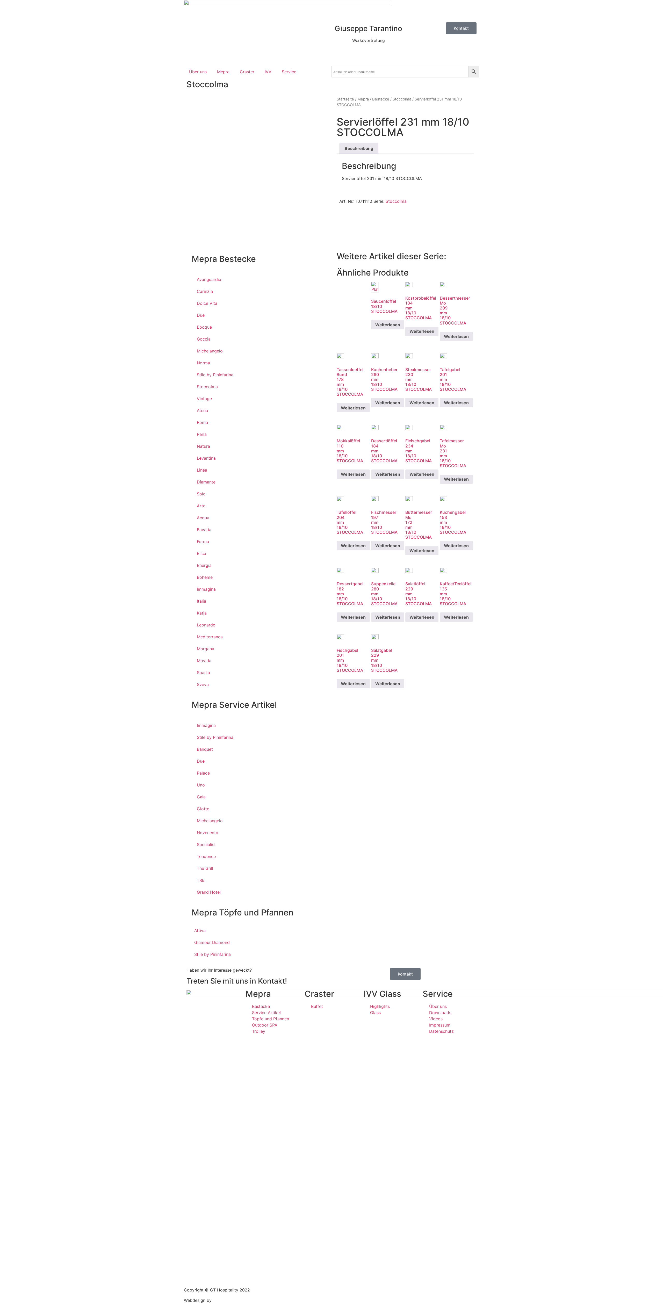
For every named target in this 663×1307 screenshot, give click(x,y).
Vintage (204, 398)
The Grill (205, 868)
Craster (247, 71)
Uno (201, 785)
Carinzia (205, 291)
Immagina (206, 589)
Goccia (204, 339)
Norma (203, 362)
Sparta (203, 672)
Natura (203, 446)
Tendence (206, 856)
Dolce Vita (207, 303)
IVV (268, 71)
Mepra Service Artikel (234, 705)
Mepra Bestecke (224, 259)
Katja (202, 613)
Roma (202, 422)
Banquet (205, 749)
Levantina (206, 458)
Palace (203, 773)
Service (289, 71)
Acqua (203, 517)
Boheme (205, 577)
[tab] (359, 148)
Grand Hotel (209, 892)
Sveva (203, 684)
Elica (201, 553)
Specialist (206, 844)
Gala (201, 796)
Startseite (345, 99)
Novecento (207, 832)
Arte (201, 505)
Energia (204, 565)
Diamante (206, 482)
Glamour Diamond (212, 942)
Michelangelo (210, 350)
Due (201, 315)
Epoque (204, 327)
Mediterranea (210, 636)
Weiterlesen (387, 324)
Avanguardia (209, 279)
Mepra (223, 71)
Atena (202, 410)
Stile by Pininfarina (215, 374)
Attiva (200, 930)
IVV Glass (382, 994)
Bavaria (204, 529)
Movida (204, 660)
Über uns (198, 71)
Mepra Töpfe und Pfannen (242, 912)
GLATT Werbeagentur (234, 1300)
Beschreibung (359, 148)
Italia (201, 601)
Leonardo (206, 624)
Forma (203, 541)
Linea (202, 470)
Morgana (205, 648)
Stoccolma (207, 84)
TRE (201, 880)
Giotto (203, 808)
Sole (201, 493)
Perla (202, 434)
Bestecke (380, 99)
